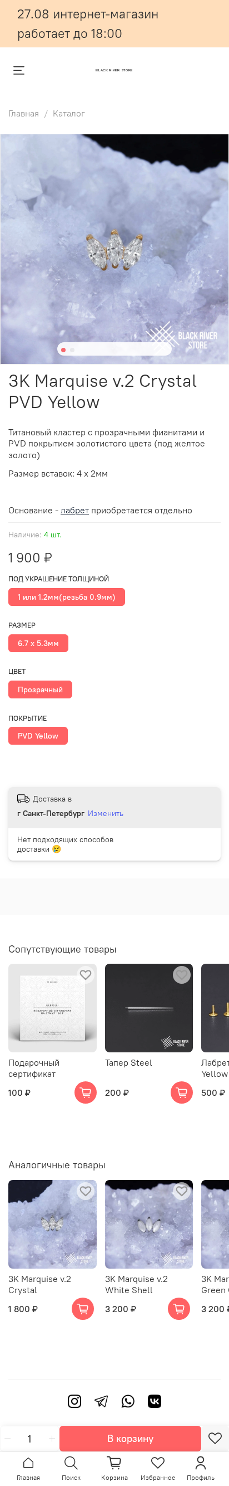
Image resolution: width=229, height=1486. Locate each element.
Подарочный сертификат (33, 1068)
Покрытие (27, 718)
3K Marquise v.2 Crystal (39, 1284)
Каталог (69, 113)
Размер (22, 625)
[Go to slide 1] (63, 350)
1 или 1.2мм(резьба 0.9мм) (67, 597)
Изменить (105, 813)
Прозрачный (40, 689)
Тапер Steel (128, 1062)
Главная (23, 113)
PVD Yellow (38, 736)
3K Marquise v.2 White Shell (136, 1284)
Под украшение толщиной (58, 579)
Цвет (17, 671)
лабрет (75, 510)
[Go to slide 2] (72, 350)
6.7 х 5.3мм (38, 643)
